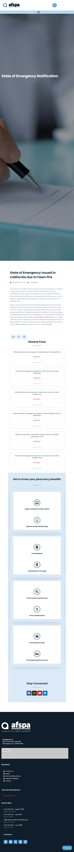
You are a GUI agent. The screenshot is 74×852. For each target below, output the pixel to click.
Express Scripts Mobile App (37, 526)
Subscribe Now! (9, 796)
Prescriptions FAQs (37, 643)
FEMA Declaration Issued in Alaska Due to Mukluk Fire (37, 352)
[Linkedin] (45, 693)
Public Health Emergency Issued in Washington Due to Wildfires (37, 414)
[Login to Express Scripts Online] (37, 502)
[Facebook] (29, 693)
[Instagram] (34, 693)
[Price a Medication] (37, 609)
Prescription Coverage (37, 571)
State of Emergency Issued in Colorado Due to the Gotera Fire (37, 456)
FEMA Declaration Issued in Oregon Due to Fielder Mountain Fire (37, 435)
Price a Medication (37, 615)
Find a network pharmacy (37, 598)
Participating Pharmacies (37, 660)
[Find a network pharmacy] (37, 592)
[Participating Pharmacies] (37, 654)
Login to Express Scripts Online (37, 509)
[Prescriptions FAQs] (37, 636)
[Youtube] (39, 693)
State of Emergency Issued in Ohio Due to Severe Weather (37, 372)
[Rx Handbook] (37, 547)
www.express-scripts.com (44, 317)
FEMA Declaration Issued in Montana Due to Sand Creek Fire (37, 393)
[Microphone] (25, 842)
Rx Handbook (37, 553)
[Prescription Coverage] (37, 565)
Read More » (37, 357)
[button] (54, 5)
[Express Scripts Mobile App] (37, 520)
